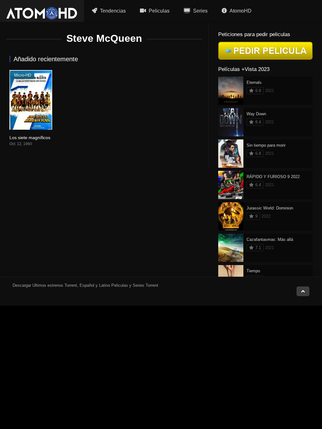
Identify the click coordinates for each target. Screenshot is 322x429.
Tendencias (112, 11)
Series (200, 11)
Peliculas (158, 11)
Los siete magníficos (29, 137)
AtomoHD (240, 11)
